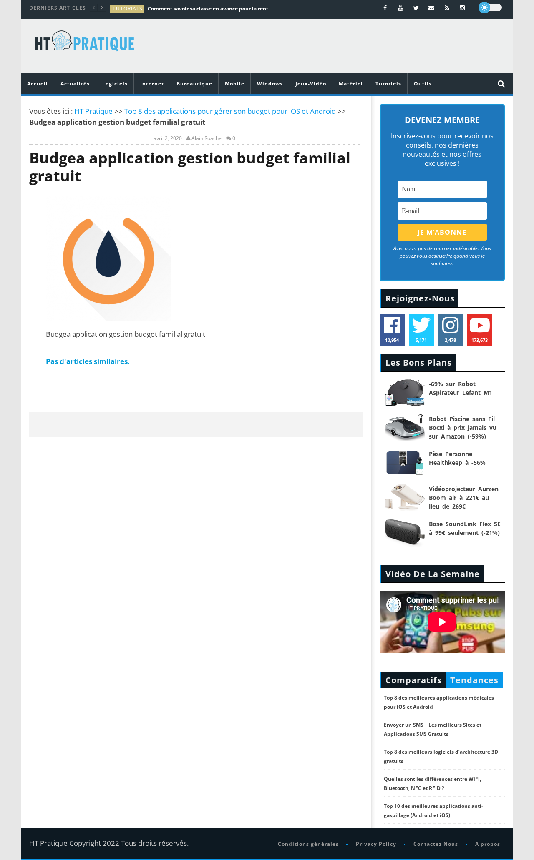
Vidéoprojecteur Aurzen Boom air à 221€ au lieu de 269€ (464, 497)
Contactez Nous (435, 843)
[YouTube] (400, 7)
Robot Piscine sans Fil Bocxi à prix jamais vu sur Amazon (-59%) (462, 427)
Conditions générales (308, 843)
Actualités (75, 83)
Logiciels (115, 83)
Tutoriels (388, 83)
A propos (487, 843)
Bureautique (194, 83)
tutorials (128, 8)
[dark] (490, 7)
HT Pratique (93, 111)
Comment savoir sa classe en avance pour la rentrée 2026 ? (210, 8)
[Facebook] (385, 7)
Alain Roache (206, 138)
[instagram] (462, 7)
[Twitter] (416, 7)
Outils (423, 83)
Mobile (234, 83)
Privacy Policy (376, 843)
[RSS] (447, 7)
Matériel (351, 83)
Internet (152, 83)
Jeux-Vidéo (310, 83)
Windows (270, 83)
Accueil (37, 83)
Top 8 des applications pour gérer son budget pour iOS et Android (230, 111)
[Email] (431, 7)
